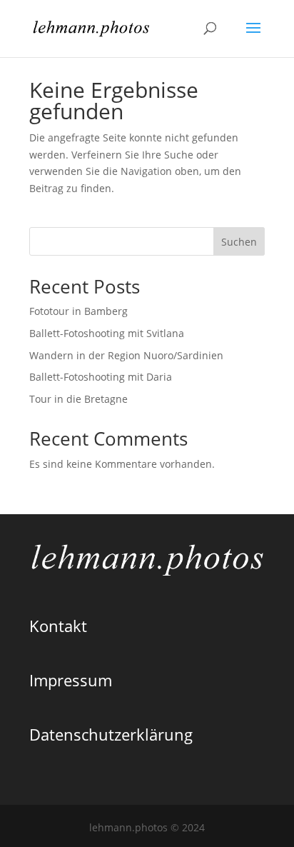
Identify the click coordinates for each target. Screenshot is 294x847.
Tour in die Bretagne (78, 399)
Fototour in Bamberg (78, 311)
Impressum (70, 680)
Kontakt (58, 625)
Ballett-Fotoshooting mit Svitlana (106, 333)
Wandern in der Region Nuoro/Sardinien (126, 355)
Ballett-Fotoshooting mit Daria (100, 377)
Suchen (239, 242)
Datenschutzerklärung (111, 734)
